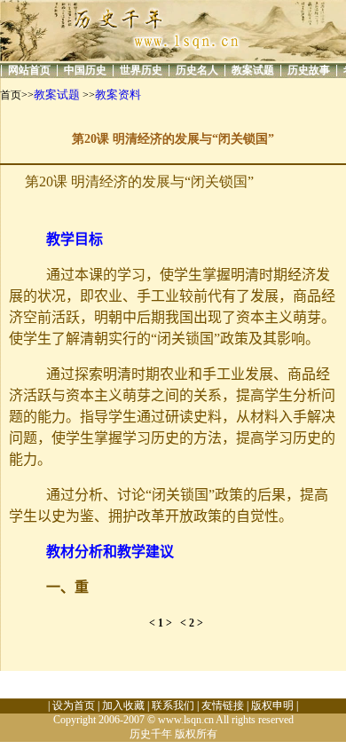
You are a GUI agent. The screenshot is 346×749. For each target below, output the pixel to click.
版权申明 (272, 705)
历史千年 (151, 734)
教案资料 (118, 94)
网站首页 (29, 70)
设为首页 (73, 705)
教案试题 (253, 70)
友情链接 (222, 705)
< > (164, 623)
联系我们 (173, 705)
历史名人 (197, 70)
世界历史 (141, 70)
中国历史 (85, 70)
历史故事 (308, 70)
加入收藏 (123, 705)
